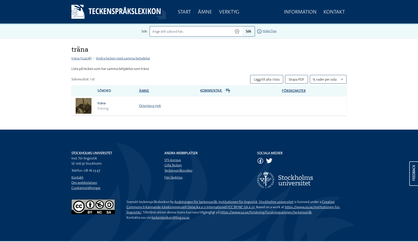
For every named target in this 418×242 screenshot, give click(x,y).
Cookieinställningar (86, 188)
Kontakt (334, 11)
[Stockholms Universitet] (302, 179)
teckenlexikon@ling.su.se (170, 217)
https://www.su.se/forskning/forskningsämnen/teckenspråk (266, 212)
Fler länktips (173, 177)
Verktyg (229, 11)
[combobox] (196, 31)
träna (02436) (81, 58)
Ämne (205, 11)
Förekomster (294, 90)
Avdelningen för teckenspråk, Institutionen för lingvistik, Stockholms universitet (233, 202)
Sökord (104, 90)
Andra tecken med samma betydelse (123, 58)
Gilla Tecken (173, 165)
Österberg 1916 (150, 105)
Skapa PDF (296, 79)
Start (184, 11)
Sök (248, 31)
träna (102, 103)
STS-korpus (172, 160)
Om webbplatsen (84, 182)
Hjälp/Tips (269, 31)
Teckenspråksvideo (178, 170)
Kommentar (211, 90)
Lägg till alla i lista (267, 79)
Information (300, 11)
